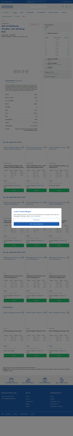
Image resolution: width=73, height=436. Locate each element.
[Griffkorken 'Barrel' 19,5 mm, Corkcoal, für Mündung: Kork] (14, 264)
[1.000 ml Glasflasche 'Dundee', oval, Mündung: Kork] (59, 154)
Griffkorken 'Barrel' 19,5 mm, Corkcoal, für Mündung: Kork (13, 276)
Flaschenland (5, 23)
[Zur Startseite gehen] (7, 6)
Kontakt (51, 396)
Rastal (5, 328)
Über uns (27, 399)
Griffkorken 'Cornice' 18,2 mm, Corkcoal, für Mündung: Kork (57, 276)
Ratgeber (28, 404)
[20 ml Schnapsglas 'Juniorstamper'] (14, 319)
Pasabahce (51, 328)
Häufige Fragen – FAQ (55, 401)
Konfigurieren (36, 220)
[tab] (10, 81)
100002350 (49, 64)
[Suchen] (48, 6)
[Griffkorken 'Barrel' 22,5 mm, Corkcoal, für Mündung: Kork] (36, 264)
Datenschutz (8, 414)
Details (14, 190)
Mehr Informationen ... (36, 216)
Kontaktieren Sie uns (67, 1)
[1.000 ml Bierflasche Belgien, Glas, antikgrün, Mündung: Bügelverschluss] (14, 154)
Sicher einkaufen (29, 401)
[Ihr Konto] (66, 6)
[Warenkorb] (70, 6)
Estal (5, 273)
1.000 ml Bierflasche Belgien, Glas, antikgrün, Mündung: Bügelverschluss (14, 166)
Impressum (15, 414)
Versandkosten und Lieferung (56, 406)
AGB (2, 414)
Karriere (27, 396)
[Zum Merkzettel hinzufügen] (23, 147)
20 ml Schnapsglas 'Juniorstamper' (13, 331)
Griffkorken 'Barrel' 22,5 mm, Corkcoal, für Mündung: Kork (36, 276)
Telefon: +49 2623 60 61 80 (7, 396)
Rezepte (27, 406)
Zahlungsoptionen (54, 404)
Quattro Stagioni (8, 218)
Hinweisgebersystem (24, 414)
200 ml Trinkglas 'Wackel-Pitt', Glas (36, 331)
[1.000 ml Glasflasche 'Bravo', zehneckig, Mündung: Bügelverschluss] (36, 154)
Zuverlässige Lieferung (8, 1)
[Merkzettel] (63, 6)
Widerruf (32, 414)
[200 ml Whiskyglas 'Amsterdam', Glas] (59, 319)
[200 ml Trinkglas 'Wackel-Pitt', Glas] (36, 319)
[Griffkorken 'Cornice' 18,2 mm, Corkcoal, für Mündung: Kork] (59, 264)
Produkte (6, 12)
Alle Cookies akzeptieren (36, 224)
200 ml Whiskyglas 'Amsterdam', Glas (59, 331)
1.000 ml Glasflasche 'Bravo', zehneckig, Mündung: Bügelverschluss (36, 166)
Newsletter (52, 399)
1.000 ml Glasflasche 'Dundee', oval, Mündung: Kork (59, 166)
